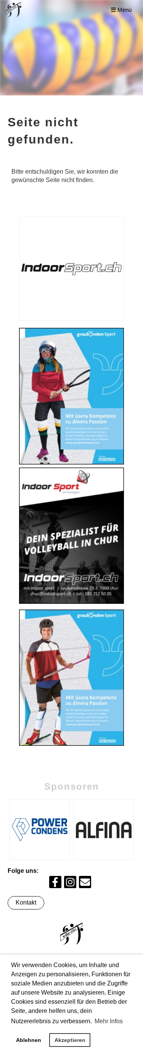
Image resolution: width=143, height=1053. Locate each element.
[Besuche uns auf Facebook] (55, 884)
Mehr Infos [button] (109, 1021)
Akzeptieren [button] (70, 1040)
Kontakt (26, 902)
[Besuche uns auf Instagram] (70, 884)
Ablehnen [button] (28, 1040)
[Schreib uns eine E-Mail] (85, 884)
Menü (124, 9)
